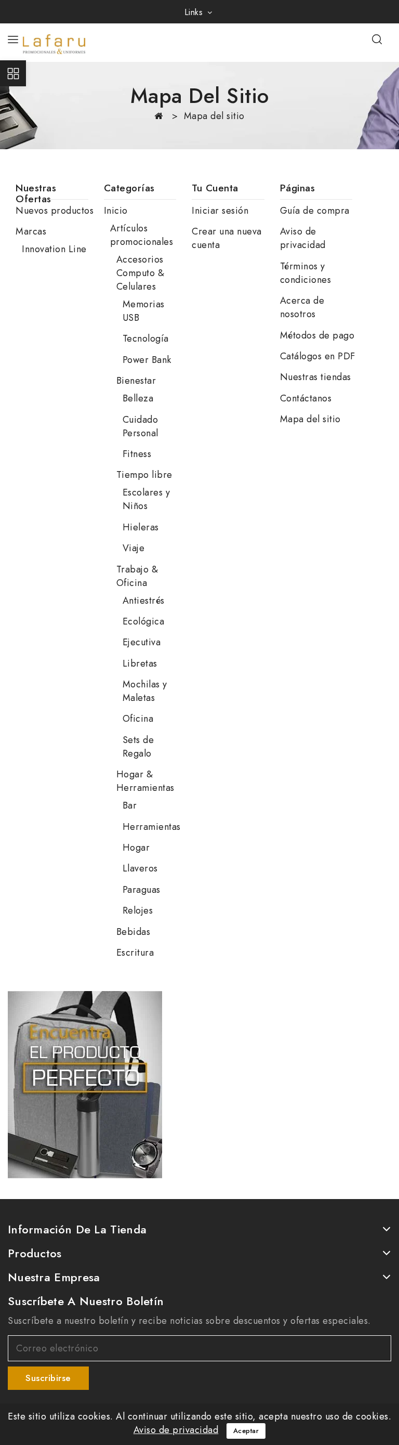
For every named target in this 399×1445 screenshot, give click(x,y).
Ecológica (144, 621)
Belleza (138, 398)
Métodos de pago (317, 335)
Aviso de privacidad (303, 238)
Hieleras (141, 527)
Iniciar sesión (220, 210)
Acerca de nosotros (302, 307)
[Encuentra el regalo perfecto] (85, 1084)
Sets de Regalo (138, 746)
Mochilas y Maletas (145, 691)
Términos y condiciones (305, 273)
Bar (130, 805)
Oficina (138, 718)
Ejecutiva (142, 642)
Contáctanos (306, 398)
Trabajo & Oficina (137, 576)
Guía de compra (315, 210)
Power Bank (147, 360)
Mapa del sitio (310, 419)
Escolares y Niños (146, 499)
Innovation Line (54, 249)
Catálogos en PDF (317, 356)
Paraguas (142, 889)
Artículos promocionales (142, 235)
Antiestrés (144, 600)
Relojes (138, 910)
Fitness (137, 454)
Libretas (140, 663)
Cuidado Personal (140, 426)
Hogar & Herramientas (145, 781)
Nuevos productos (55, 210)
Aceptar (246, 1431)
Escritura (135, 952)
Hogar (136, 847)
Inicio (116, 210)
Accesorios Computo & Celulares (140, 273)
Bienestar (136, 380)
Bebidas (133, 932)
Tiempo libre (144, 474)
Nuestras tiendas (315, 377)
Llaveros (140, 868)
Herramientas (152, 827)
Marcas (31, 231)
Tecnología (146, 338)
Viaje (134, 548)
